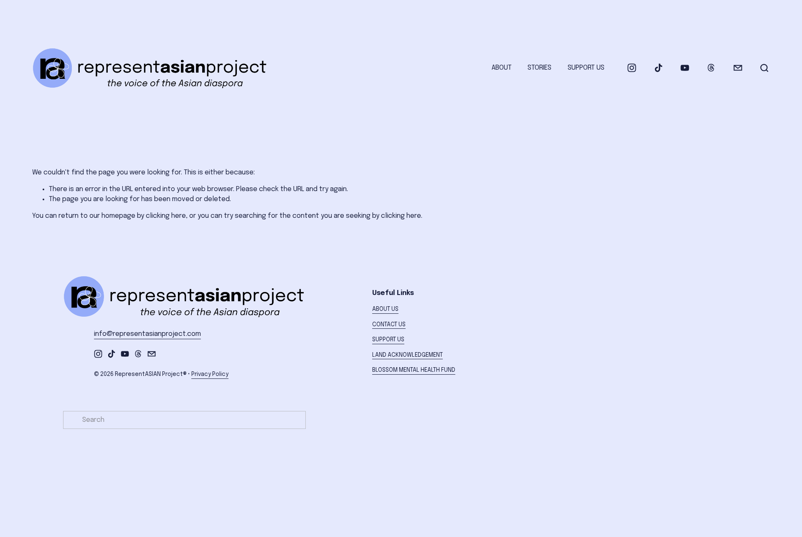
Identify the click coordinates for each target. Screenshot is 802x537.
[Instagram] (632, 68)
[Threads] (711, 68)
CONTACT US (389, 325)
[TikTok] (658, 68)
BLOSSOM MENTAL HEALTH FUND (413, 370)
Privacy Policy (209, 374)
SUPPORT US (586, 67)
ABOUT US (385, 309)
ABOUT (502, 67)
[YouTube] (685, 68)
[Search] (764, 68)
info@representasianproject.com (147, 334)
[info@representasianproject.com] (738, 68)
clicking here (166, 215)
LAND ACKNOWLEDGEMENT (407, 355)
